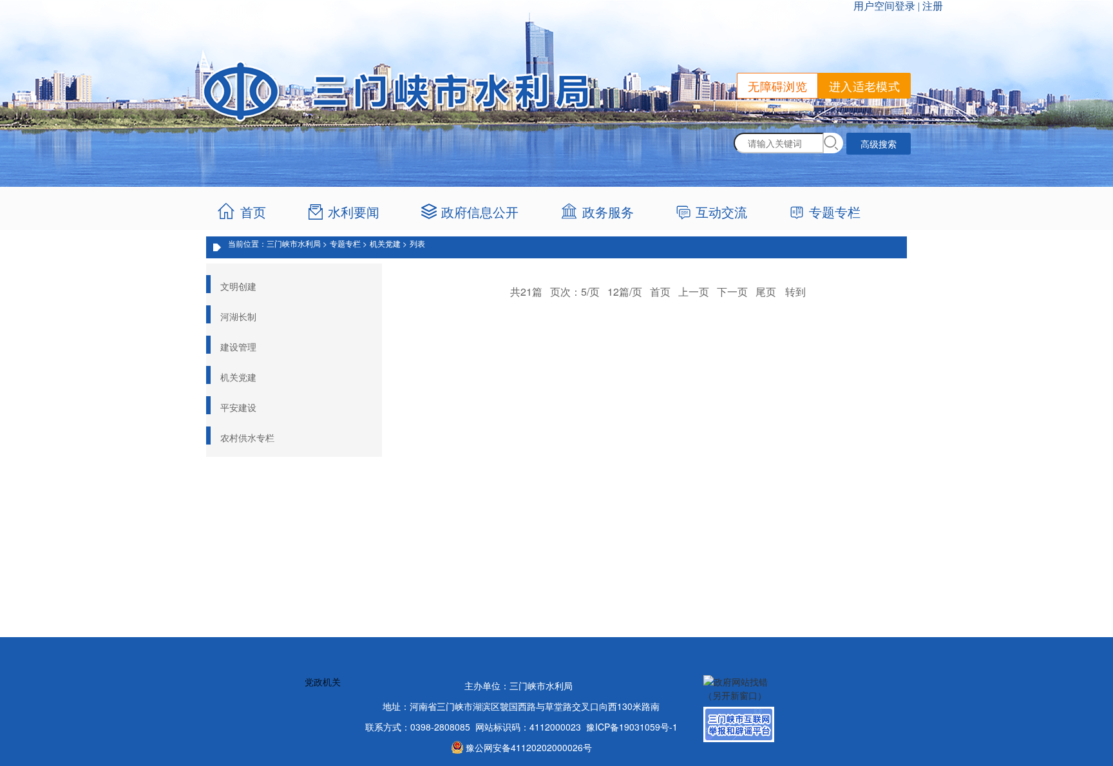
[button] (833, 143)
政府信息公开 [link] (479, 211)
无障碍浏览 (777, 85)
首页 (253, 211)
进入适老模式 (864, 85)
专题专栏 (835, 211)
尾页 (766, 291)
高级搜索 (879, 143)
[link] (601, 212)
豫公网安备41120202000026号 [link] (529, 747)
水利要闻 (353, 211)
